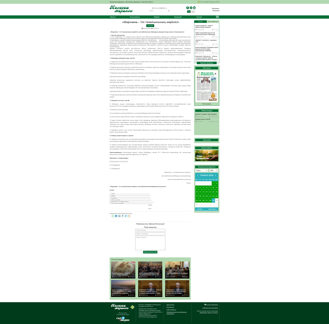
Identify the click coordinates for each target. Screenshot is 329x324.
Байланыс (215, 8)
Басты (113, 17)
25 (200, 200)
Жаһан (157, 17)
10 (197, 192)
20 (207, 196)
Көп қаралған (213, 21)
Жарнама (215, 10)
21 (210, 196)
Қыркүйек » (212, 209)
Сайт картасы (171, 309)
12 (203, 192)
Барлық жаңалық (206, 63)
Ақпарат (150, 25)
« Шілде (199, 209)
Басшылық (170, 305)
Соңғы (200, 21)
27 (207, 200)
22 (213, 196)
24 (197, 200)
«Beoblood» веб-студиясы (208, 312)
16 (216, 192)
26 (203, 200)
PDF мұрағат (206, 104)
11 (200, 192)
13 (206, 192)
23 (216, 196)
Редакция (170, 307)
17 (197, 196)
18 (200, 196)
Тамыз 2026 (206, 175)
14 (210, 192)
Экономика (135, 17)
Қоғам (199, 17)
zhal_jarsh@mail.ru (160, 8)
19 (203, 196)
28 (210, 200)
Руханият (178, 17)
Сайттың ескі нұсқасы (210, 308)
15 (213, 192)
